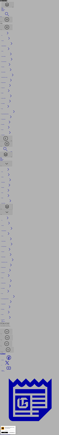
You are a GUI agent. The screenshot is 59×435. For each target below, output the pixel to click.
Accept (5, 432)
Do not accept (11, 432)
